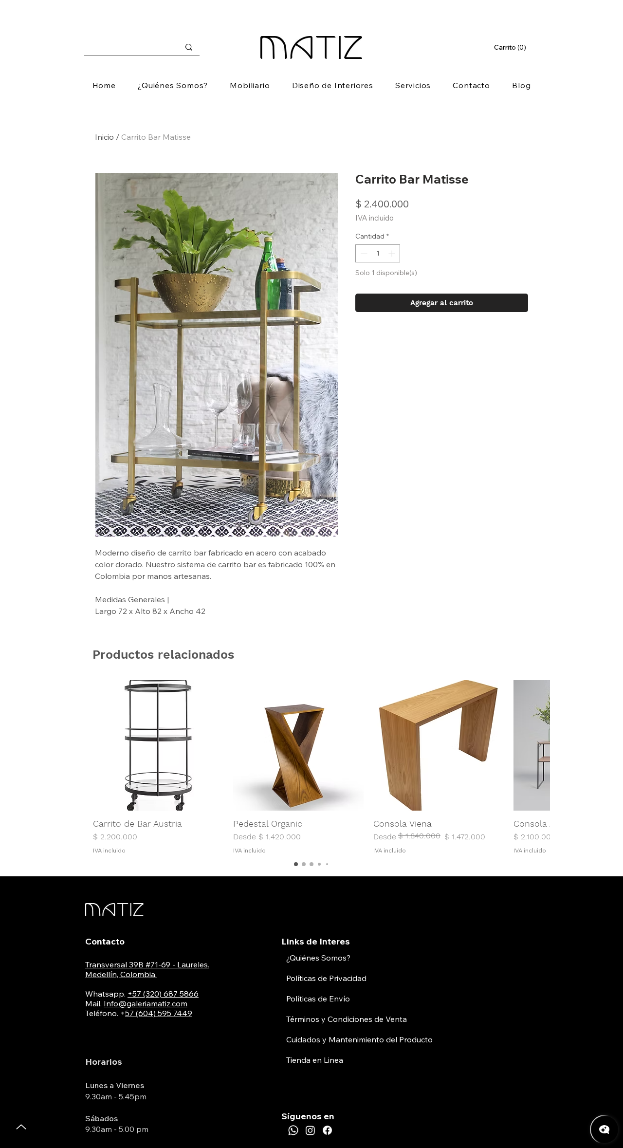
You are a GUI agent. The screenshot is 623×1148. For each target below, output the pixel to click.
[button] (511, 47)
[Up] (21, 1126)
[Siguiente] (539, 745)
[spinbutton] (377, 253)
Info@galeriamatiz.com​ (145, 1003)
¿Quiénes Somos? (318, 958)
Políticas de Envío (318, 998)
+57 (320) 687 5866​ (163, 994)
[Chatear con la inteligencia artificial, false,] (604, 1129)
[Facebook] (327, 1130)
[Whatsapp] (293, 1130)
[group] (311, 767)
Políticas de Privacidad (326, 978)
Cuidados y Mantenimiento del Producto (359, 1039)
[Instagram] (310, 1130)
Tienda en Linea (314, 1060)
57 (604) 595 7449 (158, 1013)
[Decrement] (363, 253)
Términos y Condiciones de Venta (346, 1019)
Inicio (104, 137)
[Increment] (392, 253)
